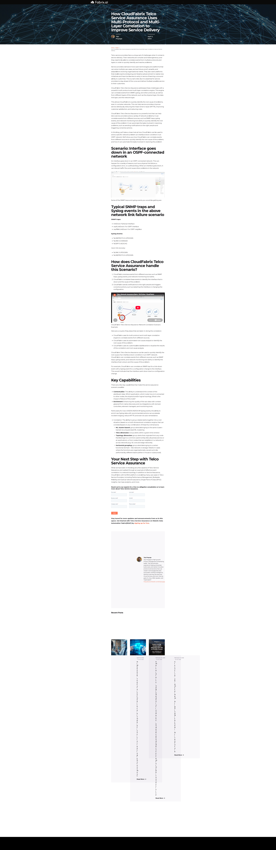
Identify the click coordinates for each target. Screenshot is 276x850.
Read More (159, 798)
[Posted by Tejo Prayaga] (138, 647)
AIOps (112, 9)
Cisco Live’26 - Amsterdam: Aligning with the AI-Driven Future (175, 706)
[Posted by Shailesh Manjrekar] (119, 647)
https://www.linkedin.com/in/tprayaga (154, 581)
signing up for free (141, 523)
